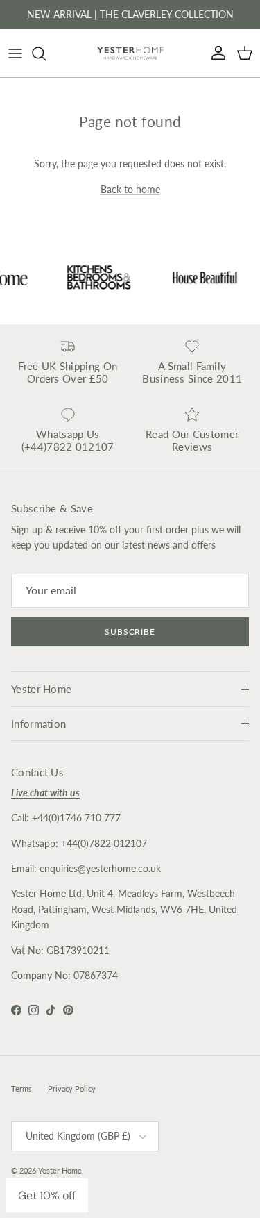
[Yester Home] (130, 53)
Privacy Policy (72, 1088)
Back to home (130, 189)
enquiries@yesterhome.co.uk (100, 868)
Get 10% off (47, 1195)
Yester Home (60, 1170)
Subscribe (130, 631)
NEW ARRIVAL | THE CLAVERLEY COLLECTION (130, 14)
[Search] (46, 53)
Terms (21, 1088)
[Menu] (15, 53)
